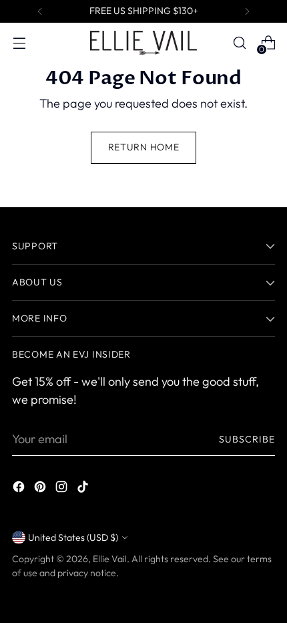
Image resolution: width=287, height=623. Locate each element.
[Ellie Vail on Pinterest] (41, 489)
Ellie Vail (110, 559)
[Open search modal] (239, 43)
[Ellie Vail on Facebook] (20, 489)
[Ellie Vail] (143, 42)
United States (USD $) (73, 537)
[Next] (247, 11)
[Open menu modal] (19, 43)
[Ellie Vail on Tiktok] (84, 489)
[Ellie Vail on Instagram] (63, 489)
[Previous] (40, 11)
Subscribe (247, 439)
